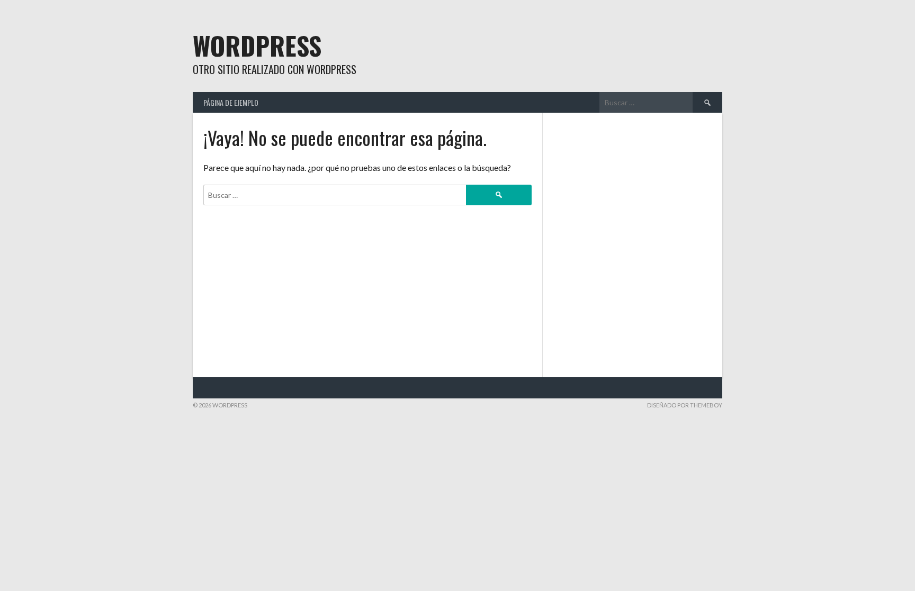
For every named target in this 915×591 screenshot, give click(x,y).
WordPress (257, 45)
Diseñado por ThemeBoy (684, 405)
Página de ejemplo (230, 102)
